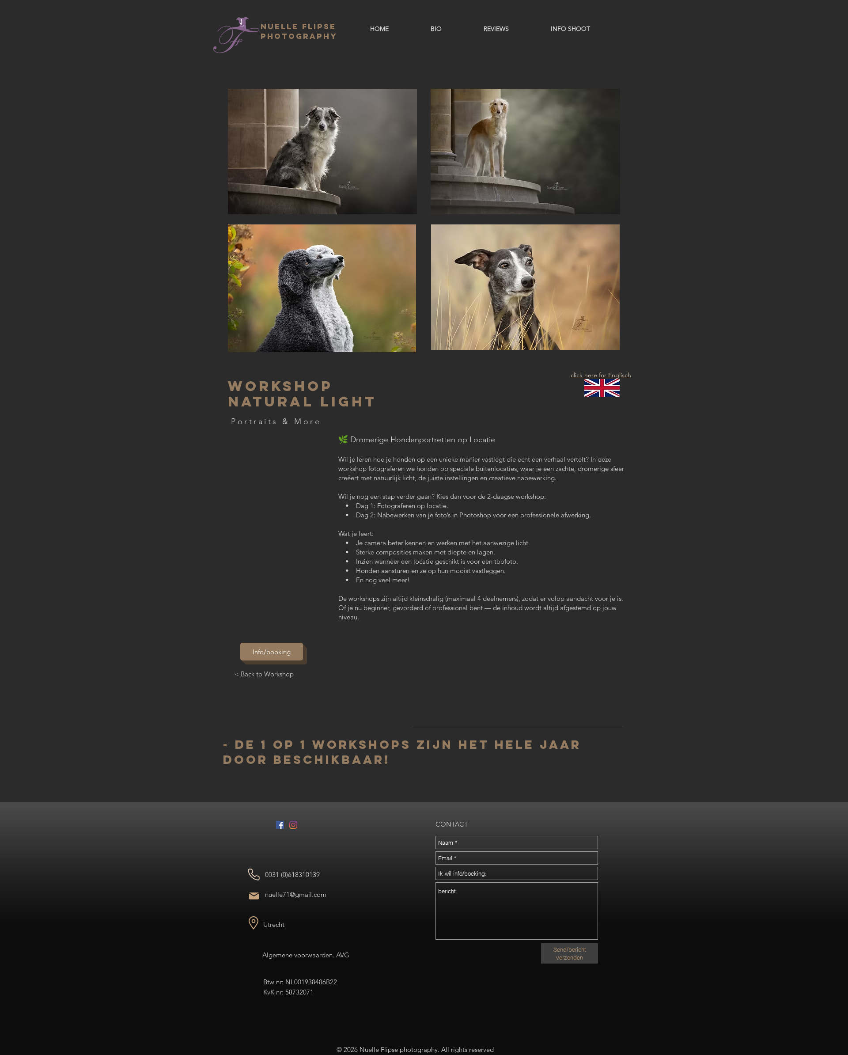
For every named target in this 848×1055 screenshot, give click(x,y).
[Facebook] (280, 825)
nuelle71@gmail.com (295, 894)
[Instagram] (293, 825)
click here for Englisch (601, 375)
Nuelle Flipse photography (299, 31)
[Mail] (253, 895)
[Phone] (253, 874)
